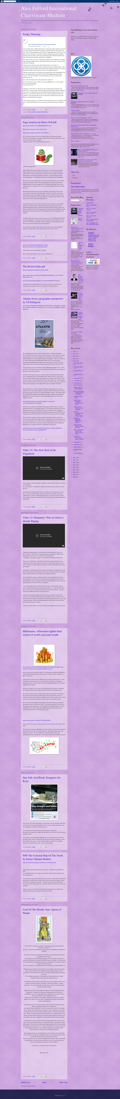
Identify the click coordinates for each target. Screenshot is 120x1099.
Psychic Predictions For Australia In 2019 (80, 315)
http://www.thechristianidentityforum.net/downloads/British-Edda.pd (41, 280)
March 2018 (77, 447)
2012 (74, 469)
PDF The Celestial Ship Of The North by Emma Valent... (78, 432)
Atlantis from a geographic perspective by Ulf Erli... (78, 402)
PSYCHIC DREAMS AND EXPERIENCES (37, 112)
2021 (74, 353)
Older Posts (63, 1082)
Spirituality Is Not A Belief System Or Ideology (81, 212)
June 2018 (77, 383)
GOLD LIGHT (89, 203)
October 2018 (77, 370)
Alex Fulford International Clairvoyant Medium (42, 44)
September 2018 (78, 374)
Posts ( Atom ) (31, 1086)
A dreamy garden (75, 110)
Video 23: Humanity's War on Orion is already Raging (78, 413)
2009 (74, 477)
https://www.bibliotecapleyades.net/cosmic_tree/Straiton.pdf (39, 862)
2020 (74, 356)
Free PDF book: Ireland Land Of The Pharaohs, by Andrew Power (87, 160)
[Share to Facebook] (45, 110)
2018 (74, 361)
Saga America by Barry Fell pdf (39, 122)
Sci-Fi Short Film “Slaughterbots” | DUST (81, 118)
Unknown (75, 177)
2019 (74, 358)
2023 (74, 351)
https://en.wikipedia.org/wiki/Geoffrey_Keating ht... (79, 393)
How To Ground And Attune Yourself (91, 213)
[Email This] (39, 110)
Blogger (63, 1095)
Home (44, 1082)
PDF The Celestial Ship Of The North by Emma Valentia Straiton (43, 857)
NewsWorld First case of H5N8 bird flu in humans (83, 133)
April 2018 (77, 444)
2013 (74, 467)
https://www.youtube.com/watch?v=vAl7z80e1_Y (36, 133)
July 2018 (76, 380)
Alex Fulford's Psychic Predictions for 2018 (80, 277)
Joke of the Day (80, 219)
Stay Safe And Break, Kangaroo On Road (79, 426)
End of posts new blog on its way (79, 86)
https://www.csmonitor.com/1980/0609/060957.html (37, 125)
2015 (74, 462)
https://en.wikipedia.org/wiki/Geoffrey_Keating (35, 245)
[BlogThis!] (41, 110)
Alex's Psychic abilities (78, 186)
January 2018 (77, 453)
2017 (74, 457)
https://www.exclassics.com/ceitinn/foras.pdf (35, 246)
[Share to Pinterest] (47, 110)
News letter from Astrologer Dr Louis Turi (77, 261)
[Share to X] (43, 110)
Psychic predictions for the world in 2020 (80, 295)
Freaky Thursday (32, 34)
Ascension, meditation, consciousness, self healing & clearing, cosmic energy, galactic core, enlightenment (93, 237)
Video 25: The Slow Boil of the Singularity (78, 408)
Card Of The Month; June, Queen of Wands (79, 438)
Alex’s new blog (75, 141)
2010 (74, 474)
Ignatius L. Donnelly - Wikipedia (91, 245)
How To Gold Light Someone (91, 216)
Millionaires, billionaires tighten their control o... (77, 420)
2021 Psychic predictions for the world (77, 228)
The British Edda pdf (34, 266)
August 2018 (77, 378)
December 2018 (78, 363)
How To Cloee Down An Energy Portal (92, 220)
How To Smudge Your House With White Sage (92, 223)
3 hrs (44, 46)
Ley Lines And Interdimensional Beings (81, 245)
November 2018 (78, 367)
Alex (74, 175)
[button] (41, 46)
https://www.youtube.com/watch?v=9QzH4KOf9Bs (36, 720)
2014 (74, 465)
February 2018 (78, 449)
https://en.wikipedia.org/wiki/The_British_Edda (35, 270)
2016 (74, 460)
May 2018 (77, 442)
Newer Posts (25, 1082)
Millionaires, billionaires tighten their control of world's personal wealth (42, 632)
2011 (74, 472)
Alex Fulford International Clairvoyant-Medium (48, 12)
